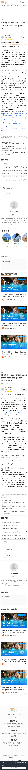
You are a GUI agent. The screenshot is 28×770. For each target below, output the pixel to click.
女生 (2, 372)
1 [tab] (11, 10)
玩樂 (2, 20)
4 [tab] (17, 10)
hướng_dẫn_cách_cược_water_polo (13, 538)
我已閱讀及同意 (14, 768)
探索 (5, 724)
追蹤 (24, 37)
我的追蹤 (23, 733)
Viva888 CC (8, 35)
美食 (17, 148)
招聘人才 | (11, 757)
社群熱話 (17, 5)
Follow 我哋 (7, 154)
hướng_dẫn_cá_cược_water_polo (13, 522)
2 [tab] (13, 10)
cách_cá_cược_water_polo (10, 525)
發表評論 (6, 261)
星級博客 (21, 724)
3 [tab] (15, 10)
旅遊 (13, 148)
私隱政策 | (22, 755)
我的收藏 (17, 733)
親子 (20, 148)
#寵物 (5, 743)
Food (24, 752)
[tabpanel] (14, 9)
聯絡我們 (16, 757)
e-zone (16, 753)
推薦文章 (14, 724)
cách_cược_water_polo (9, 528)
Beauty (19, 752)
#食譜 (18, 743)
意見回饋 (10, 726)
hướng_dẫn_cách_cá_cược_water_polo (15, 532)
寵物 (24, 148)
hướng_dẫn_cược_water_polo (11, 535)
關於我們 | (5, 755)
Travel (11, 752)
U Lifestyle (5, 752)
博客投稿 (17, 726)
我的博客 (14, 736)
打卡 (9, 148)
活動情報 (9, 150)
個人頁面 (4, 733)
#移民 (18, 745)
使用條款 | (17, 755)
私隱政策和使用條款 (17, 764)
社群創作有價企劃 (7, 5)
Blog (12, 753)
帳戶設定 (10, 733)
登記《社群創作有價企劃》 (18, 144)
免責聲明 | (11, 755)
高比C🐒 (6, 243)
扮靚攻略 (4, 150)
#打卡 (13, 743)
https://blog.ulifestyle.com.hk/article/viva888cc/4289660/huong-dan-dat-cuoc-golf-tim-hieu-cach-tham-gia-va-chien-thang (14, 475)
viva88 (4, 163)
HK (15, 752)
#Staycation (11, 745)
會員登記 (24, 2)
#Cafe (22, 743)
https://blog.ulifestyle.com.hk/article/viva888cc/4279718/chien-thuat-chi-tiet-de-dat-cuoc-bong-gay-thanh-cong (14, 117)
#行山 (9, 743)
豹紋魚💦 (16, 243)
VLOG (9, 724)
